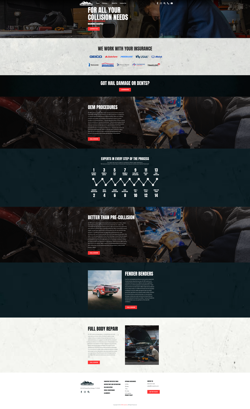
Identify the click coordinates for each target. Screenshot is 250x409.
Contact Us (123, 3)
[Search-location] (165, 3)
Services (104, 3)
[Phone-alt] (168, 3)
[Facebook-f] (157, 3)
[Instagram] (161, 3)
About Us (114, 3)
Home (98, 3)
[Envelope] (172, 3)
